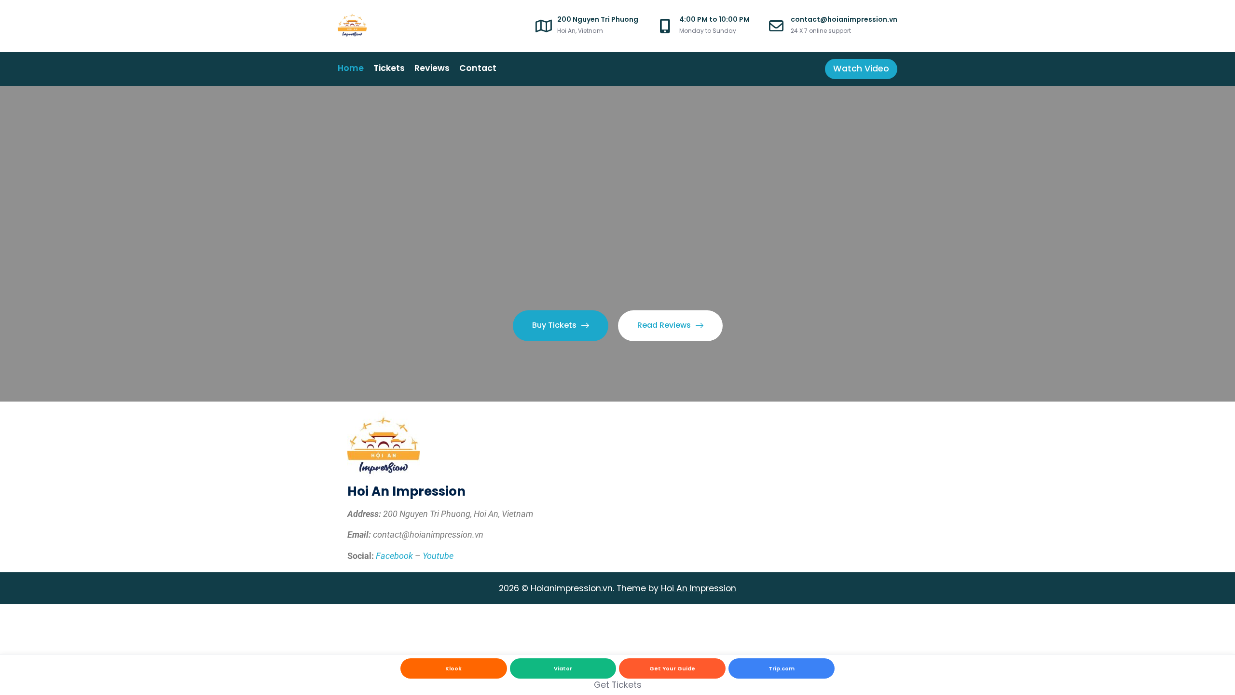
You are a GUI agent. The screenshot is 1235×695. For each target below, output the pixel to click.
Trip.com (781, 668)
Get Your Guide (672, 668)
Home (351, 68)
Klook (453, 668)
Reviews (432, 68)
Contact (477, 68)
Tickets (389, 68)
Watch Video (861, 68)
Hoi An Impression (698, 588)
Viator (563, 668)
